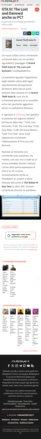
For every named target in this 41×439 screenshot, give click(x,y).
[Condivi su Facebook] (25, 33)
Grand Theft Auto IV (26, 39)
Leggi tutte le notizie (30, 351)
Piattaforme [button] (8, 5)
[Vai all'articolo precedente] (39, 279)
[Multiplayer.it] (10, 1)
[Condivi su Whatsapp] (33, 33)
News (19, 45)
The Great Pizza (13, 423)
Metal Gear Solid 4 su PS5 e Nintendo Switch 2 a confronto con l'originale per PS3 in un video (28, 328)
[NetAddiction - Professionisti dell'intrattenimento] (25, 415)
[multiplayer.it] (20, 361)
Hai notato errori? (10, 227)
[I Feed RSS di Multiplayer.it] (32, 365)
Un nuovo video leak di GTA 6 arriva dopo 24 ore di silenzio (5, 323)
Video (37, 5)
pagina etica (33, 249)
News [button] (31, 5)
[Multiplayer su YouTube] (28, 365)
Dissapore (24, 419)
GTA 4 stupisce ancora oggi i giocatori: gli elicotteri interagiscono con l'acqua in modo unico (13, 284)
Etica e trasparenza (24, 403)
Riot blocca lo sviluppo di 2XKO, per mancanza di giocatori (13, 325)
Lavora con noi (20, 406)
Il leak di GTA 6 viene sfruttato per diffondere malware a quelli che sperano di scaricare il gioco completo (35, 331)
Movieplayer (15, 419)
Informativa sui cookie (15, 401)
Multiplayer (6, 419)
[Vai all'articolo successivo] (2, 279)
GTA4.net (20, 114)
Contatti (34, 403)
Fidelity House (33, 419)
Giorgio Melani (13, 29)
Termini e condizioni (10, 403)
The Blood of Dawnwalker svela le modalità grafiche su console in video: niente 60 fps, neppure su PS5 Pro (20, 331)
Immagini (33, 45)
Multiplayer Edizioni (26, 423)
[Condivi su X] (29, 33)
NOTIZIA (4, 29)
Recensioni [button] (20, 5)
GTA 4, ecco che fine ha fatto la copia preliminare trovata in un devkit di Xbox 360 (5, 282)
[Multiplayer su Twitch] (24, 365)
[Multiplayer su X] (12, 365)
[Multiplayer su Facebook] (8, 365)
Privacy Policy (28, 401)
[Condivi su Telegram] (37, 33)
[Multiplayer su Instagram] (16, 365)
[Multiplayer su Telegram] (20, 365)
